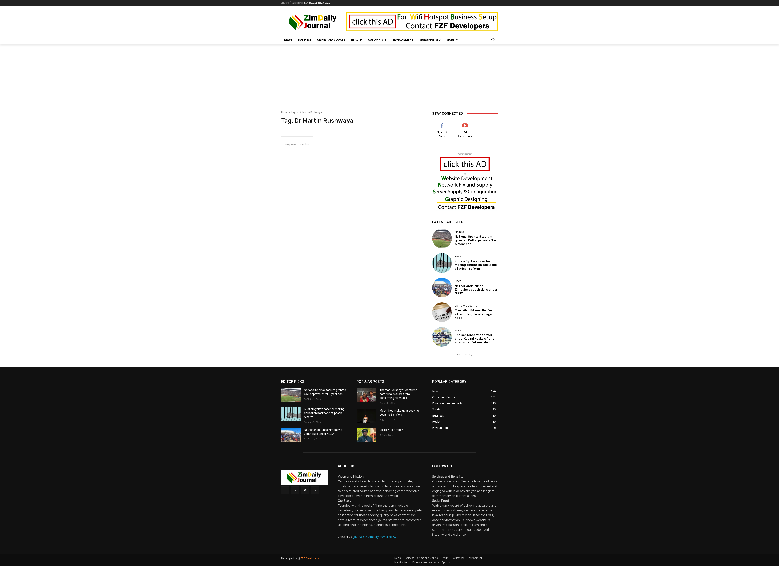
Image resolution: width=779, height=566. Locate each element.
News (458, 257)
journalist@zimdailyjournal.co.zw (374, 537)
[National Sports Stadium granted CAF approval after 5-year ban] (442, 238)
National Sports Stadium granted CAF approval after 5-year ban (476, 240)
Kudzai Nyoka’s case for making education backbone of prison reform (476, 264)
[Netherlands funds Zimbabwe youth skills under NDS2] (442, 287)
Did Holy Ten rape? (391, 429)
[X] (305, 490)
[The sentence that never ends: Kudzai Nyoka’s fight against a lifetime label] (442, 337)
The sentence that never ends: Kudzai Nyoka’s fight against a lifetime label (474, 338)
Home (284, 112)
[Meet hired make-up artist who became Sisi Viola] (366, 416)
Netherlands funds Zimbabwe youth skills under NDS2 (476, 289)
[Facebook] (285, 490)
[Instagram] (295, 490)
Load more (463, 354)
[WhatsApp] (315, 490)
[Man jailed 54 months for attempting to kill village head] (442, 312)
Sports (459, 232)
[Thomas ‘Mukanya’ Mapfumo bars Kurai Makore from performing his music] (366, 395)
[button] (493, 39)
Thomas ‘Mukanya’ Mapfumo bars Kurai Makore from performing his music (398, 394)
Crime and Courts (466, 306)
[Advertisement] (389, 74)
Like (442, 123)
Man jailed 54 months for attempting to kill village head (473, 314)
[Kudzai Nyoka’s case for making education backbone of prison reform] (442, 263)
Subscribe (465, 123)
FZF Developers (310, 558)
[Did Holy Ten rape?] (366, 435)
